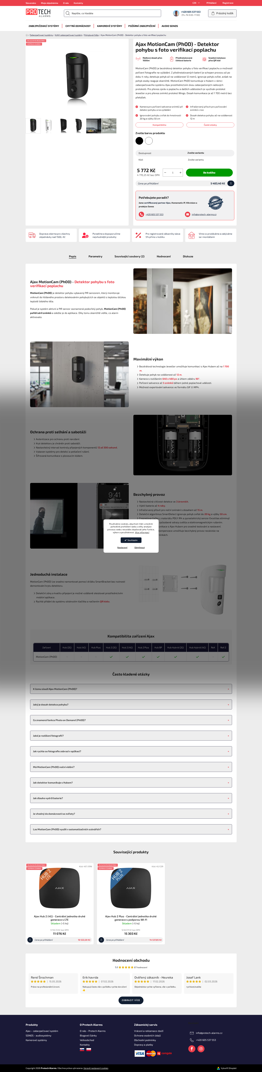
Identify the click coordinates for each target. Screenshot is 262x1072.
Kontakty (78, 3)
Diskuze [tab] (188, 256)
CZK (195, 3)
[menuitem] (44, 26)
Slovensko (31, 3)
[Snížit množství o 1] (165, 172)
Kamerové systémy (36, 1040)
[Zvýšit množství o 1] (180, 172)
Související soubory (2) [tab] (130, 256)
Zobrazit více (131, 1000)
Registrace (228, 3)
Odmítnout (139, 547)
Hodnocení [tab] (164, 256)
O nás (66, 3)
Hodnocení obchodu (131, 960)
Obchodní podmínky (145, 1040)
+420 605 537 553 (154, 214)
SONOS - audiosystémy (38, 1035)
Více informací (142, 532)
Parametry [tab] (95, 256)
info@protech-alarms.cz (204, 214)
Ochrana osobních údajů (147, 1035)
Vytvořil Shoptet (228, 1068)
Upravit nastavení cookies (96, 1068)
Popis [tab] (72, 256)
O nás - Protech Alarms (93, 1030)
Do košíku (209, 172)
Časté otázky (210, 125)
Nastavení (122, 547)
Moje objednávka (49, 3)
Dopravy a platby (143, 1044)
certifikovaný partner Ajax (157, 202)
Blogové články (88, 1035)
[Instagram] (200, 1048)
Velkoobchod (87, 1040)
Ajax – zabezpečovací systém (42, 1030)
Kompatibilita (159, 125)
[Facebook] (191, 1048)
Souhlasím (133, 540)
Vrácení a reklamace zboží (148, 1030)
